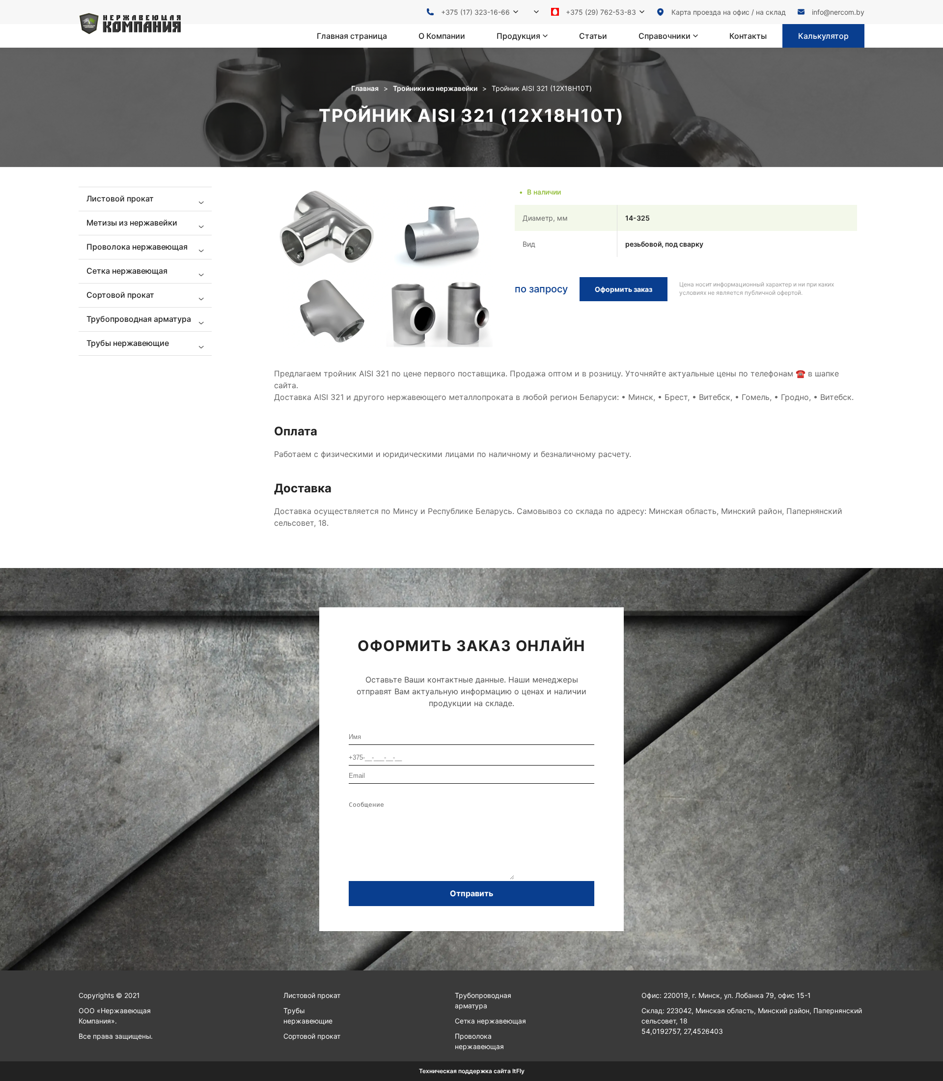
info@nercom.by (838, 12)
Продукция (518, 36)
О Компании (441, 36)
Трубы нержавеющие (308, 1015)
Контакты (748, 36)
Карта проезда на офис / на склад (728, 12)
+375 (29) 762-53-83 (601, 12)
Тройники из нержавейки (435, 88)
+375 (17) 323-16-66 (475, 12)
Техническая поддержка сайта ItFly (472, 1071)
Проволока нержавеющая (479, 1041)
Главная (365, 88)
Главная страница (352, 36)
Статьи (593, 36)
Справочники (664, 36)
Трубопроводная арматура (483, 1000)
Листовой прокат (311, 995)
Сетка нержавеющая (490, 1021)
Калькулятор (823, 36)
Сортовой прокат (311, 1036)
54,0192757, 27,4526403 (682, 1031)
